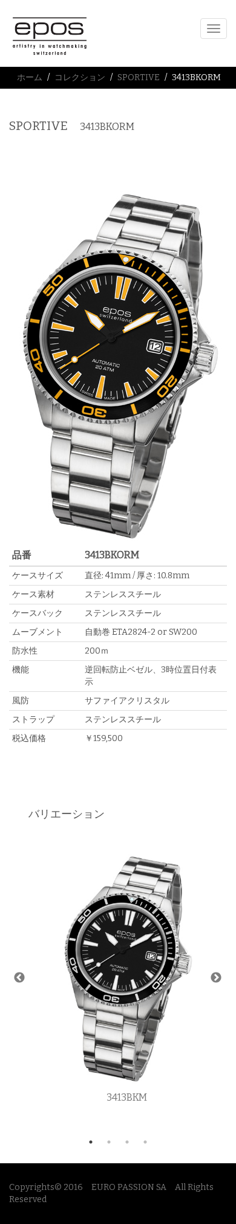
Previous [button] (19, 978)
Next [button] (216, 978)
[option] (127, 978)
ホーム (29, 77)
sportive (138, 77)
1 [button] (91, 1142)
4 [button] (145, 1142)
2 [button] (109, 1142)
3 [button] (127, 1142)
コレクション (79, 77)
